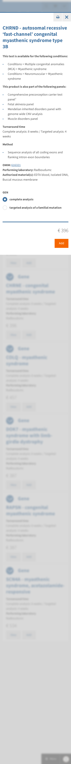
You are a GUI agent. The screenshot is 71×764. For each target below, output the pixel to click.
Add (61, 243)
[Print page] (57, 17)
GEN (5, 192)
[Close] (66, 17)
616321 (16, 165)
